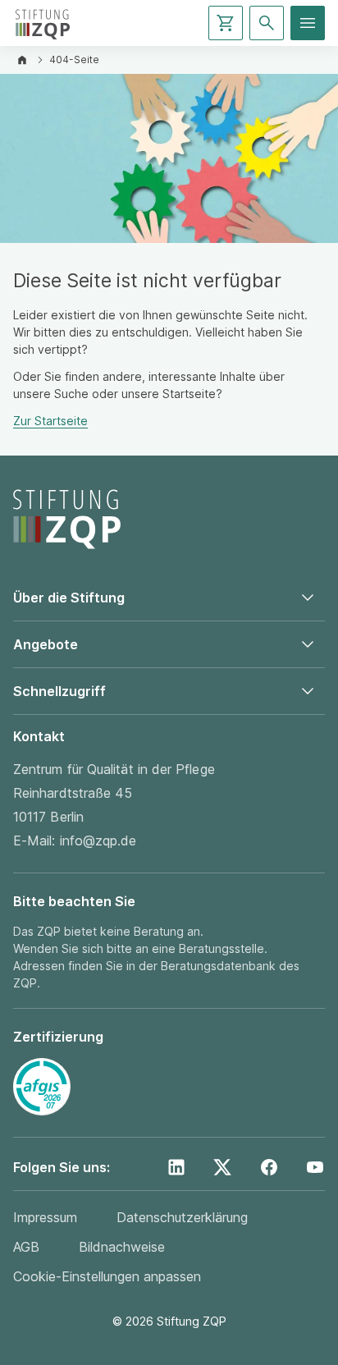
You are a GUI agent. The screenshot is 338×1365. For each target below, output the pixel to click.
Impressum (45, 1217)
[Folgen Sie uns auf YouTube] (315, 1167)
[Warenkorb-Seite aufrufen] (225, 23)
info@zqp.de (98, 840)
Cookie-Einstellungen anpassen (107, 1276)
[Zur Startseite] (42, 23)
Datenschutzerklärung (182, 1217)
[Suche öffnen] (266, 23)
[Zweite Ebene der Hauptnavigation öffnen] (307, 23)
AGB (26, 1247)
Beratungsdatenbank (218, 966)
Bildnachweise (122, 1247)
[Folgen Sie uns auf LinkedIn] (176, 1167)
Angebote (45, 644)
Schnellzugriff (59, 691)
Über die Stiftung (69, 597)
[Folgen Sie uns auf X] (222, 1167)
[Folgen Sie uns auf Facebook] (269, 1167)
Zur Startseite (50, 421)
